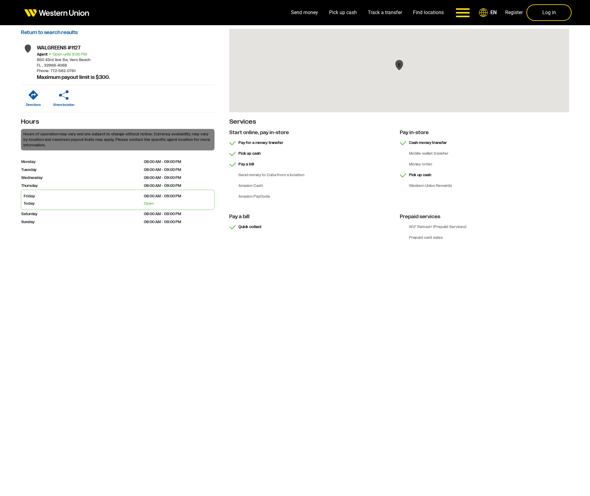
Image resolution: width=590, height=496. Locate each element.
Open (149, 203)
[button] (489, 12)
